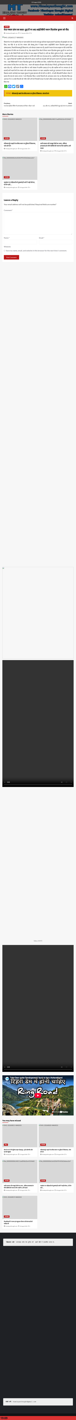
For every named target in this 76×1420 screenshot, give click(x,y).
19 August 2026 (60, 151)
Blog (6, 1145)
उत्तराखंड (7, 27)
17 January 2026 (24, 33)
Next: (57, 104)
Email (41, 238)
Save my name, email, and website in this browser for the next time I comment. (36, 251)
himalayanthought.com (12, 33)
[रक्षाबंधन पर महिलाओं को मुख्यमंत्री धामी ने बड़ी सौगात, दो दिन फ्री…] (19, 168)
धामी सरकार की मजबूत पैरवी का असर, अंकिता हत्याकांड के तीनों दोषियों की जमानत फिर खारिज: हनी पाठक (55, 145)
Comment (8, 210)
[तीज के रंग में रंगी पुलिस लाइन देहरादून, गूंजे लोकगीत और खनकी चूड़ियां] (19, 1135)
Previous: (19, 104)
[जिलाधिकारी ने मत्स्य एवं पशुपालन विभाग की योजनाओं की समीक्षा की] (19, 1207)
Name (7, 238)
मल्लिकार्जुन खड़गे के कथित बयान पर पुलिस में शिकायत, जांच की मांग (20, 144)
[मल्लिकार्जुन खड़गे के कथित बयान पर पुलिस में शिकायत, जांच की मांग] (19, 129)
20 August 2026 (23, 149)
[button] (4, 17)
